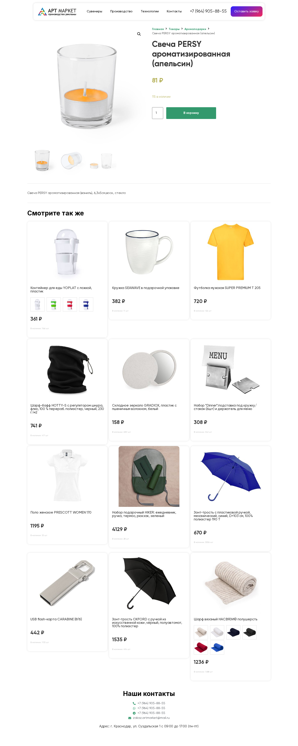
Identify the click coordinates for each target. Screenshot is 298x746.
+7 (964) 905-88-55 (208, 11)
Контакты (174, 11)
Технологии (150, 11)
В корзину (191, 113)
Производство (121, 11)
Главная (158, 29)
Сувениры (94, 11)
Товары (174, 29)
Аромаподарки (195, 29)
